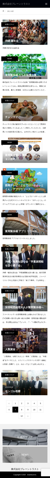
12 (22, 416)
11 (40, 410)
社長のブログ (9, 24)
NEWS (9, 59)
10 (34, 410)
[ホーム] (3, 11)
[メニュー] (46, 4)
